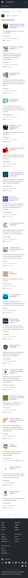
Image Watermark (15, 73)
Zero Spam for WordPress (17, 148)
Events (16, 536)
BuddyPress (5, 553)
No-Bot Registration (15, 294)
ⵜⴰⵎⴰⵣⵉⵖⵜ (8, 559)
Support (3, 536)
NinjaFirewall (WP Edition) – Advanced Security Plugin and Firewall (17, 25)
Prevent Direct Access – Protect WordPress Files (17, 173)
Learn (2, 534)
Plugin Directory (5, 6)
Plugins (16, 527)
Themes (17, 525)
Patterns (17, 529)
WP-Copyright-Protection (17, 223)
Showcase (17, 522)
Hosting (3, 527)
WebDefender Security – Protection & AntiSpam (17, 370)
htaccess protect (15, 491)
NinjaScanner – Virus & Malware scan (15, 126)
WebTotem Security (15, 467)
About (2, 522)
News (2, 525)
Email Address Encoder (16, 47)
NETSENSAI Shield (15, 345)
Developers (4, 539)
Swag (17, 541)
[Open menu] (26, 2)
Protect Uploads (14, 99)
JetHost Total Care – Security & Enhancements (17, 419)
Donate (17, 539)
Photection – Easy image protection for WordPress (17, 396)
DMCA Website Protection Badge (15, 319)
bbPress (4, 550)
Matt (3, 548)
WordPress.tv (5, 541)
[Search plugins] (19, 11)
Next (19, 514)
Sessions (12, 444)
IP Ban (11, 272)
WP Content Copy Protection (14, 197)
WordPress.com (6, 546)
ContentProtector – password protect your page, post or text (16, 248)
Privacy (3, 529)
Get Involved (18, 534)
